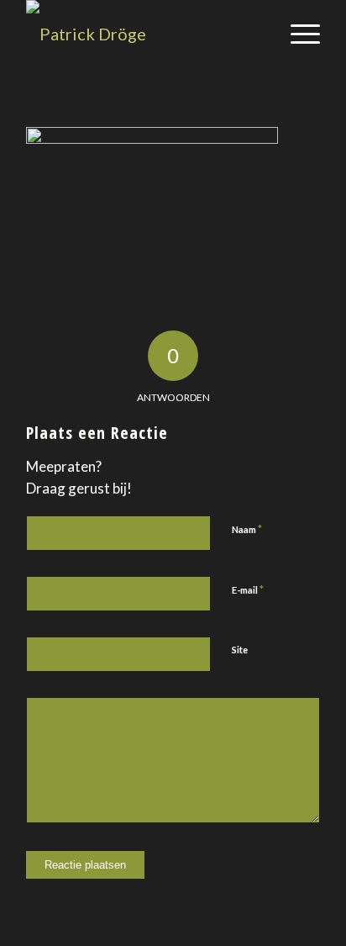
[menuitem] (297, 33)
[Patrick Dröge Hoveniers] (143, 33)
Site (240, 649)
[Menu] (297, 33)
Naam (247, 529)
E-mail (248, 589)
